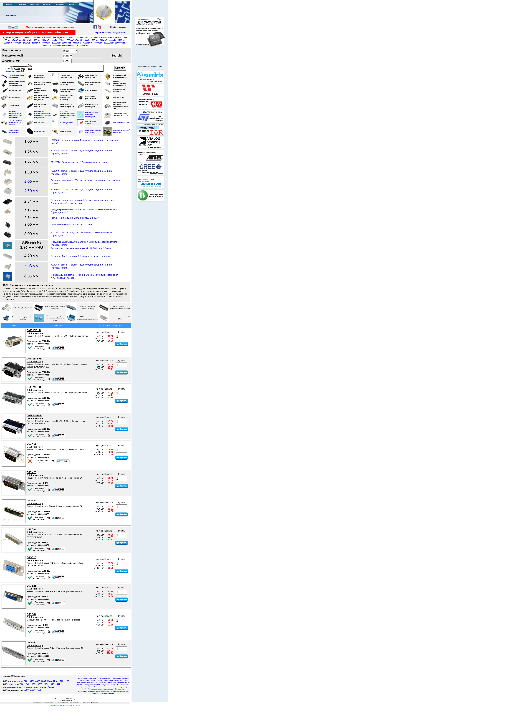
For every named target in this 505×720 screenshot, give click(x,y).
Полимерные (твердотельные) (89, 691)
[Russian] (13, 27)
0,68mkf (79, 38)
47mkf (15, 40)
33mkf (7, 40)
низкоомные (25, 687)
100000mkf (108, 43)
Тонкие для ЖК (106, 691)
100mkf (37, 40)
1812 (61, 681)
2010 (51, 684)
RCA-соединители (66, 123)
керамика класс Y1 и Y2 (107, 678)
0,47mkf (70, 38)
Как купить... (12, 16)
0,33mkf (61, 38)
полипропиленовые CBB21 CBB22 (116, 680)
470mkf (78, 40)
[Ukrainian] (16, 27)
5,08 (31, 266)
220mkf (62, 40)
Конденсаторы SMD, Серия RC (103, 693)
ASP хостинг (76, 705)
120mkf (45, 40)
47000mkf (87, 43)
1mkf (87, 38)
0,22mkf (53, 38)
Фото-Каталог (34, 4)
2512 (57, 684)
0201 (26, 681)
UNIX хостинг (67, 705)
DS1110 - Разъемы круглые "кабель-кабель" (15, 123)
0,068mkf (27, 38)
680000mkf (70, 46)
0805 (43, 681)
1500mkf (121, 40)
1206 (49, 681)
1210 (55, 681)
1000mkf (112, 40)
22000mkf (66, 43)
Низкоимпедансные (120, 691)
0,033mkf (7, 38)
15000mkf (56, 43)
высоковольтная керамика (87, 678)
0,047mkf (17, 38)
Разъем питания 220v (121, 123)
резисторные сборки (43, 687)
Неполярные (119, 689)
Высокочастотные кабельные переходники (91, 115)
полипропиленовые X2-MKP (87, 683)
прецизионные (10, 687)
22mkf (124, 38)
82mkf (29, 40)
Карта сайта (60, 4)
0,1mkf (45, 38)
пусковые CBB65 (109, 685)
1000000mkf (82, 46)
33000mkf (77, 43)
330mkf (70, 40)
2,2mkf (94, 38)
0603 (37, 681)
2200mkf (8, 43)
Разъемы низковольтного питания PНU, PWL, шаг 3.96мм (81, 248)
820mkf (103, 40)
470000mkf (59, 46)
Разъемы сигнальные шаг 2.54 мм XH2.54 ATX (75, 218)
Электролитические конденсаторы (100, 689)
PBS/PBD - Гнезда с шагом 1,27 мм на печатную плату (79, 162)
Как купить (72, 4)
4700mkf (26, 43)
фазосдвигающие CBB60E (92, 685)
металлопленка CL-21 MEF (92, 680)
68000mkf (97, 43)
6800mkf (36, 43)
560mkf (87, 40)
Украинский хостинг (56, 705)
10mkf (117, 38)
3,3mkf (102, 38)
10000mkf (45, 43)
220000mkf (120, 43)
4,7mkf (109, 38)
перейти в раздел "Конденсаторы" (111, 33)
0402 (32, 681)
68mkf (22, 40)
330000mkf (47, 46)
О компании (22, 4)
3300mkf (17, 43)
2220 (66, 681)
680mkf (95, 40)
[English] (9, 27)
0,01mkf (36, 38)
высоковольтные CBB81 (108, 683)
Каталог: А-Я (47, 4)
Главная (9, 4)
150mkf (53, 40)
